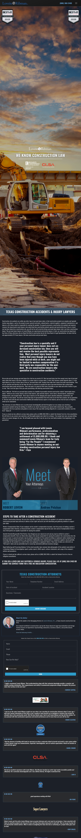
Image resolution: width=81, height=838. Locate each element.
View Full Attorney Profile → (24, 632)
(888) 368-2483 (66, 3)
